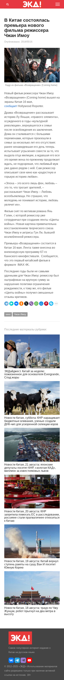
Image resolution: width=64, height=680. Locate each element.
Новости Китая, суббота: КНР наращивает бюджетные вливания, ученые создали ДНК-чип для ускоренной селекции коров (32, 421)
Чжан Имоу (20, 314)
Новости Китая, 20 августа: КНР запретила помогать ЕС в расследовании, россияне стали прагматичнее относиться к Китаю (32, 516)
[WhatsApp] (36, 303)
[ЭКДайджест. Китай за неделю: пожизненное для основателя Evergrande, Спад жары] (32, 351)
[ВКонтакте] (16, 303)
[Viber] (31, 303)
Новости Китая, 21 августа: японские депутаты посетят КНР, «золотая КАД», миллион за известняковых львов (30, 467)
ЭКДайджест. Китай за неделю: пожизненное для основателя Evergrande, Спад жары (32, 374)
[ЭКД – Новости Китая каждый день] (20, 643)
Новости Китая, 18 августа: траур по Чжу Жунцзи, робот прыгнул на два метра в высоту (31, 611)
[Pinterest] (46, 303)
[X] (26, 303)
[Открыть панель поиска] (7, 3)
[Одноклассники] (21, 303)
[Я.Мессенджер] (11, 303)
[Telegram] (6, 303)
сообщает (10, 106)
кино (8, 314)
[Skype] (51, 303)
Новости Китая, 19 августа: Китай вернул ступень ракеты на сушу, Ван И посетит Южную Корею (31, 564)
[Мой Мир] (41, 303)
